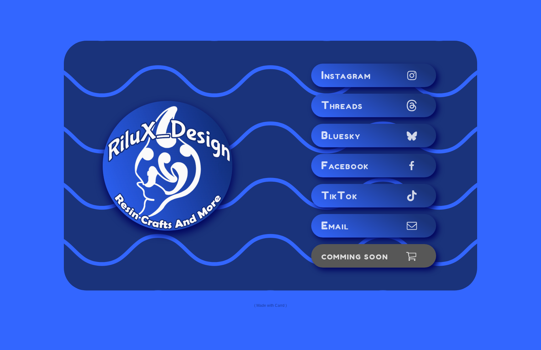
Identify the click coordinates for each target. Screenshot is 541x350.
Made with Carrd (270, 305)
